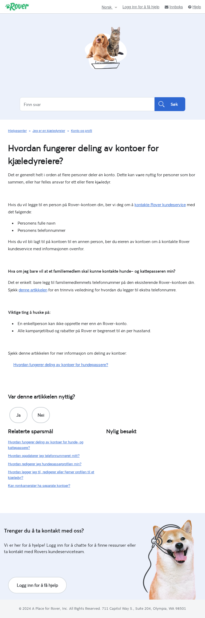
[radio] (18, 415)
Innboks (176, 7)
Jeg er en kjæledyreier (49, 130)
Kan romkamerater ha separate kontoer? (39, 485)
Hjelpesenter (17, 130)
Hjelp (196, 7)
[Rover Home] (17, 7)
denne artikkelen (33, 289)
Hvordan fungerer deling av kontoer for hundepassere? (60, 364)
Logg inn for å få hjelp (141, 7)
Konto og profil (81, 130)
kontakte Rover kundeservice (160, 204)
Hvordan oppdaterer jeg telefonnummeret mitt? (44, 455)
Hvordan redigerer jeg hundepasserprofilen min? (44, 463)
